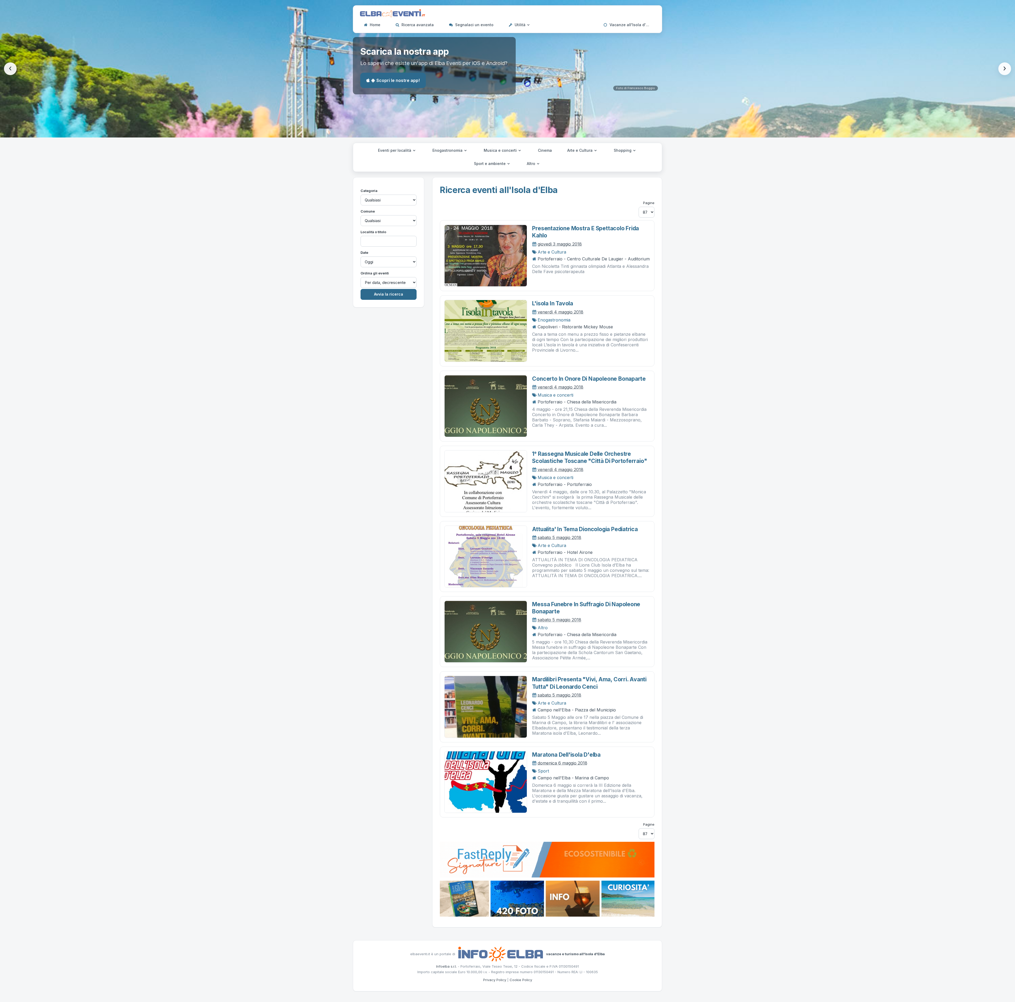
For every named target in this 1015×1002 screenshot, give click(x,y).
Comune (368, 211)
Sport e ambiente (490, 163)
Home (374, 24)
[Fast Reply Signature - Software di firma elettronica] (547, 859)
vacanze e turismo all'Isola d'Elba (575, 954)
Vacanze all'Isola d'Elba (631, 24)
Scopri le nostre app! (398, 80)
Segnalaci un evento (473, 24)
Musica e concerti (501, 150)
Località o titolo (373, 232)
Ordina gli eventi (375, 273)
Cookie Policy (521, 980)
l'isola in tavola (552, 303)
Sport (543, 771)
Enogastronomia (448, 150)
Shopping (623, 150)
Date (364, 252)
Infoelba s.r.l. (446, 966)
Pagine (648, 203)
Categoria (369, 191)
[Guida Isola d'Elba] (547, 898)
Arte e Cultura (580, 150)
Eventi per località (395, 150)
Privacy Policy (494, 980)
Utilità (520, 24)
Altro (531, 163)
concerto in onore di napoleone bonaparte (589, 378)
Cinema (545, 150)
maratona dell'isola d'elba (566, 754)
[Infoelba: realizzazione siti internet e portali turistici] (500, 954)
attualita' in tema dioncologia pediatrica (585, 529)
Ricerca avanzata (417, 24)
